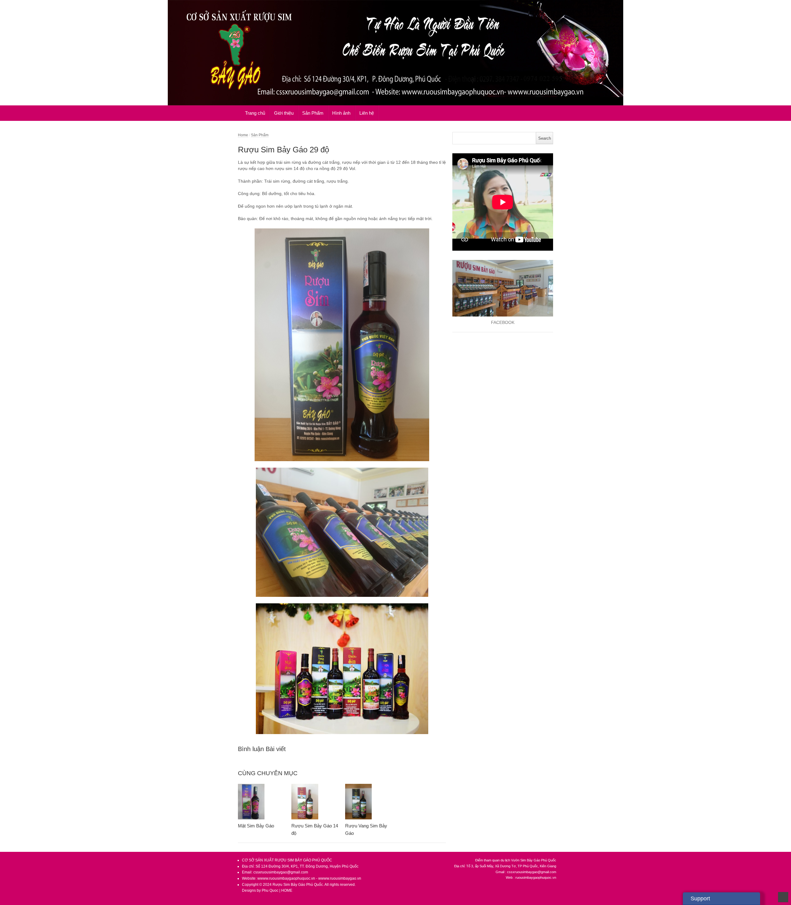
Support (700, 898)
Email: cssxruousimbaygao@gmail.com (275, 872)
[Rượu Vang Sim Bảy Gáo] (368, 801)
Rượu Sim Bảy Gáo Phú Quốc (298, 884)
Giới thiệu (284, 113)
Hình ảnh (341, 113)
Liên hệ (366, 113)
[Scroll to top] (783, 897)
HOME (286, 890)
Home (243, 135)
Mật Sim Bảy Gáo (256, 825)
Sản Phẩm (313, 113)
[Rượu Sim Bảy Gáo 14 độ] (315, 801)
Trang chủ (255, 113)
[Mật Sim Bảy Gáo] (261, 801)
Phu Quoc (270, 890)
